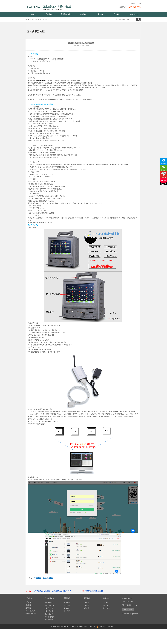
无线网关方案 (49, 620)
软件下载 (105, 605)
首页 (32, 14)
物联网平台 (134, 14)
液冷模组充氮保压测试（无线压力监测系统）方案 (52, 590)
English (139, 3)
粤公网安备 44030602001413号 (106, 626)
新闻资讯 (83, 14)
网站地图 (92, 626)
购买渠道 (87, 598)
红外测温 (28, 605)
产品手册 (105, 602)
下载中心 (99, 14)
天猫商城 (86, 605)
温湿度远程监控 (49, 578)
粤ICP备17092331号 (83, 626)
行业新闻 (67, 602)
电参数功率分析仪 (31, 614)
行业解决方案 (66, 14)
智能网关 (28, 602)
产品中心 (49, 14)
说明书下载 (106, 608)
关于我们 (116, 14)
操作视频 (67, 611)
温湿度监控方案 (49, 617)
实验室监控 (38, 578)
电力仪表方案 (49, 614)
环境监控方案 (49, 608)
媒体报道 (67, 608)
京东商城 (86, 608)
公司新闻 (67, 605)
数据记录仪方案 (49, 605)
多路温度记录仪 (30, 608)
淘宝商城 (86, 602)
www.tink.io (47, 90)
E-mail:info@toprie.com (130, 614)
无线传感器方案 (49, 602)
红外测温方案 (49, 611)
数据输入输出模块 (31, 611)
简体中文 (133, 3)
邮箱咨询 (129, 609)
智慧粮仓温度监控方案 (94, 590)
